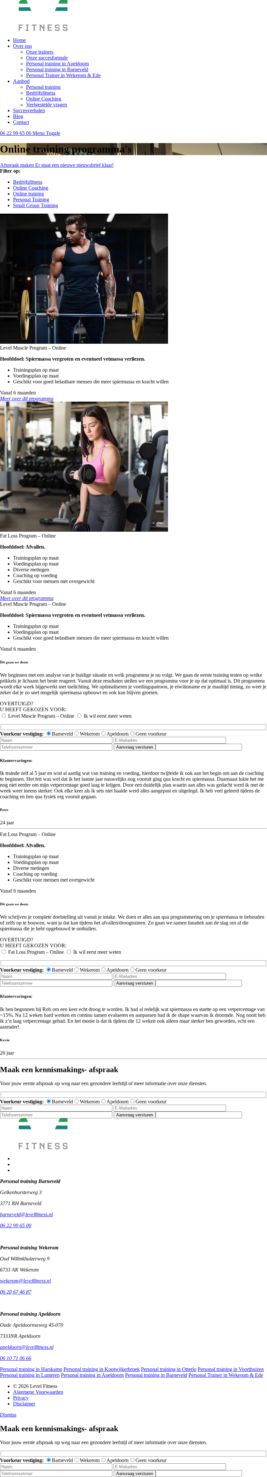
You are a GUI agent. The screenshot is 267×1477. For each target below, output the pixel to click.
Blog (18, 116)
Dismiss (8, 1414)
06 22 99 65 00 (16, 133)
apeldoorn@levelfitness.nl (26, 1347)
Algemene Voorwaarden (38, 1392)
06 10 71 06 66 (15, 1358)
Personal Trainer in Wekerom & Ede (63, 75)
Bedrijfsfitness (40, 93)
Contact (21, 122)
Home (19, 40)
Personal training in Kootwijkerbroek (101, 1369)
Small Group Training (35, 205)
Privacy (21, 1398)
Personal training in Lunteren (30, 1375)
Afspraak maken (17, 165)
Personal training (43, 87)
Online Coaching (43, 98)
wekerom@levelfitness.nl (25, 1281)
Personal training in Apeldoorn (57, 63)
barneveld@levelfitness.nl (26, 1214)
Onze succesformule (47, 57)
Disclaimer (24, 1403)
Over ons (22, 46)
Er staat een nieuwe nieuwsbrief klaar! (74, 165)
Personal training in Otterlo (168, 1369)
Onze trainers (39, 52)
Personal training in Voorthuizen (231, 1369)
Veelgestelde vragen (46, 104)
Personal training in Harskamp (31, 1369)
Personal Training (31, 199)
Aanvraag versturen (134, 747)
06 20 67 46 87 (15, 1292)
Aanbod (21, 81)
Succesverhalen (29, 110)
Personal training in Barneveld (57, 69)
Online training (28, 193)
